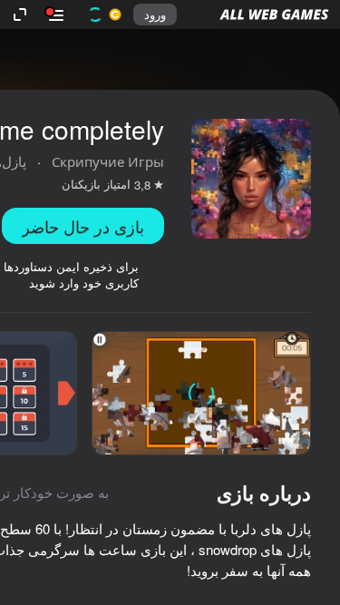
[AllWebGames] (274, 14)
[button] (274, 14)
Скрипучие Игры (108, 161)
